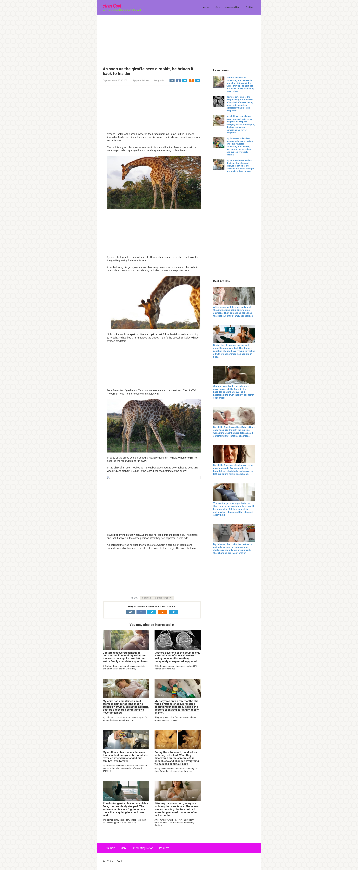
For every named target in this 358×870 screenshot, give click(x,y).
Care (217, 7)
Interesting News (233, 7)
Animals (206, 7)
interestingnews (165, 597)
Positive (249, 7)
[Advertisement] (179, 38)
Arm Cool (112, 5)
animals (147, 597)
